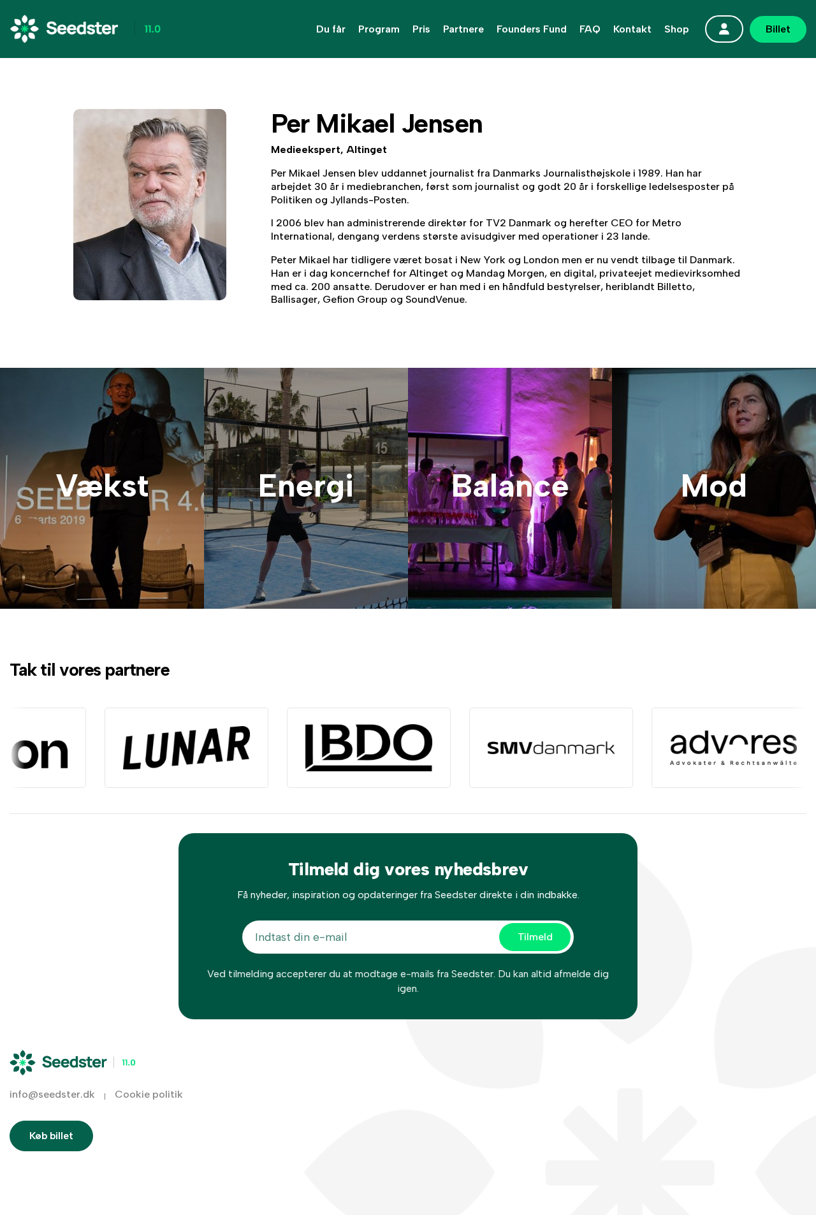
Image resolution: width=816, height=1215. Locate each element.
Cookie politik (149, 1094)
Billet (778, 29)
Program (379, 29)
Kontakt (632, 29)
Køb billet (51, 1136)
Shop (676, 29)
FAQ (590, 29)
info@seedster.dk (52, 1094)
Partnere (463, 29)
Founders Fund (532, 29)
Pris (421, 29)
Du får (331, 29)
